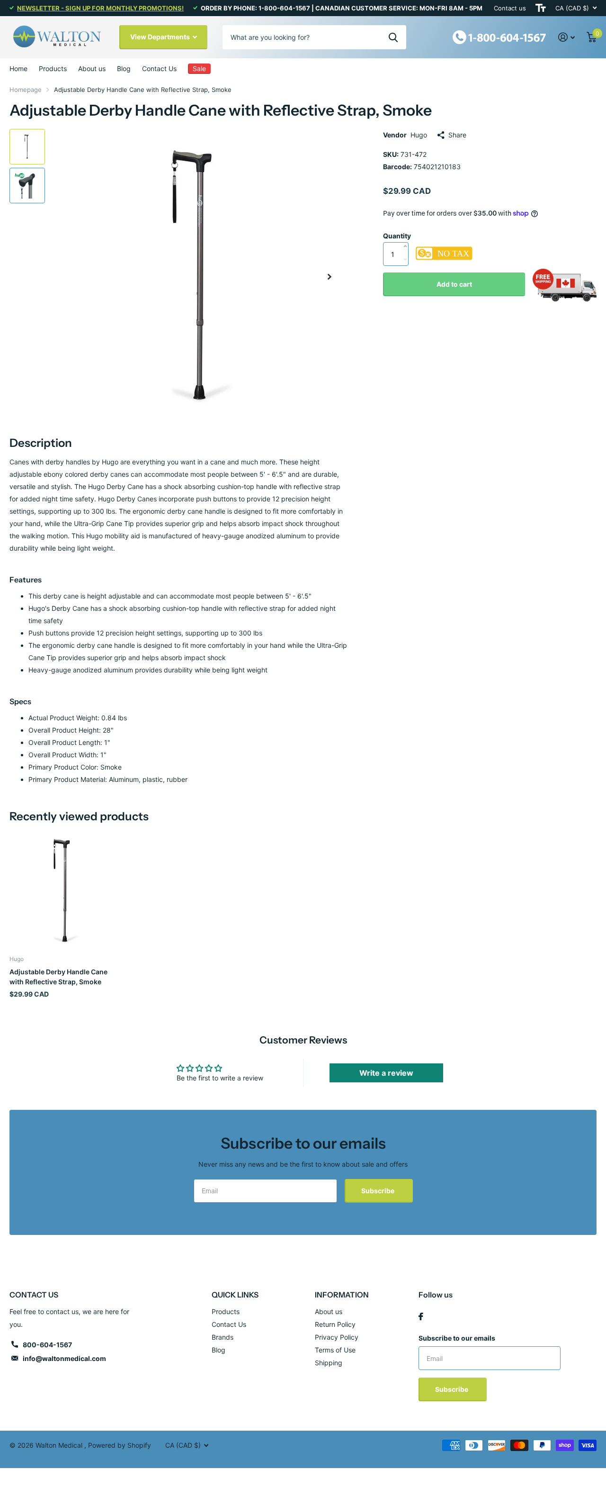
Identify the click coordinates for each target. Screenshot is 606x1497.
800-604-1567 (47, 1345)
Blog (124, 68)
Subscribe (378, 1191)
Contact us (510, 8)
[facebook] (421, 1316)
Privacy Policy (336, 1337)
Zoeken (393, 37)
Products (53, 68)
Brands (222, 1337)
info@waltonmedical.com (64, 1358)
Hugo (418, 135)
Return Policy (335, 1324)
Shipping (328, 1363)
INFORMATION (342, 1294)
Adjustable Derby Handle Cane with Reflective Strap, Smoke (58, 977)
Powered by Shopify (119, 1445)
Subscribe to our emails (457, 1338)
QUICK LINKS (235, 1294)
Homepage (25, 89)
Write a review (386, 1073)
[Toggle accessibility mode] (540, 8)
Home (18, 68)
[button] (329, 276)
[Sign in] (566, 37)
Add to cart (454, 284)
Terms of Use (335, 1350)
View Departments (160, 37)
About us (92, 68)
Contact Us (159, 68)
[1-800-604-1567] (499, 36)
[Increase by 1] (407, 236)
